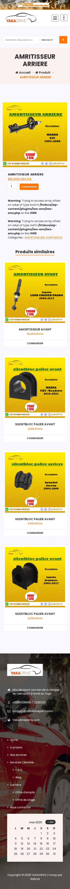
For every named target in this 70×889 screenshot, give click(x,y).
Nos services (18, 755)
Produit (44, 72)
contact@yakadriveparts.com (33, 711)
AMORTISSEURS (34, 237)
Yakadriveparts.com (26, 720)
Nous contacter (20, 807)
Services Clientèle (22, 762)
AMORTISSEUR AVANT (35, 329)
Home (14, 740)
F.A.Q (18, 770)
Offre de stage (25, 800)
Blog (18, 777)
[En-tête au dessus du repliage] (63, 17)
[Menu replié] (55, 18)
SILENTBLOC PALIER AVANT (35, 424)
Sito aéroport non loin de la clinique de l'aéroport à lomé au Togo (36, 692)
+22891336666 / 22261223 (29, 702)
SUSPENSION (54, 237)
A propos (16, 747)
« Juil (51, 822)
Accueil (24, 72)
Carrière (15, 785)
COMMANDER (29, 186)
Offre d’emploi (25, 792)
